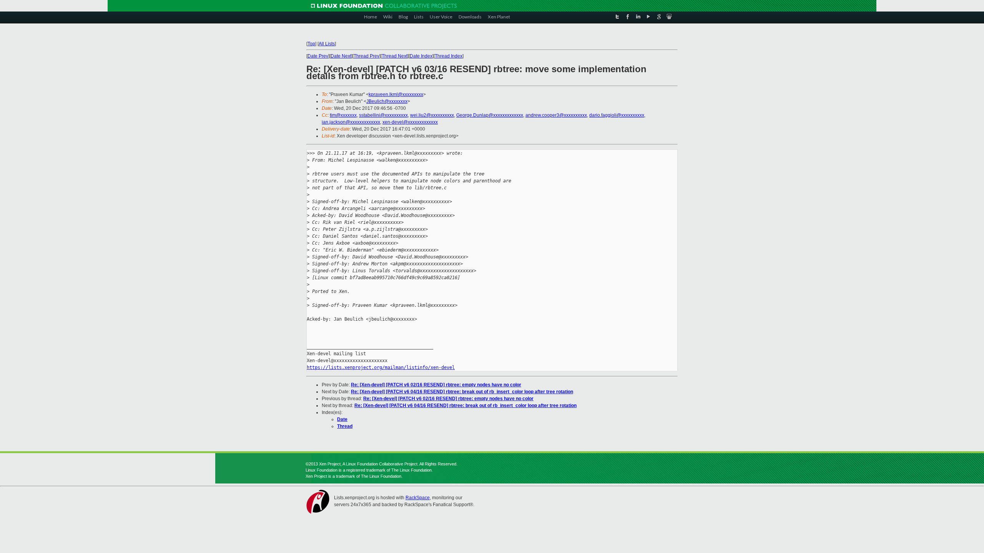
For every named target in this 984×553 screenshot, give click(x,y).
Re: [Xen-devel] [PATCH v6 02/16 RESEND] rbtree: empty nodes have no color (436, 384)
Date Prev (318, 56)
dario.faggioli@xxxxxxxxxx (616, 115)
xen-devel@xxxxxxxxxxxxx (410, 122)
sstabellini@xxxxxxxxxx (383, 115)
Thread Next (394, 56)
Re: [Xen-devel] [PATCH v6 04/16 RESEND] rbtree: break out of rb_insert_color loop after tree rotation (462, 391)
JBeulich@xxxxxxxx (386, 101)
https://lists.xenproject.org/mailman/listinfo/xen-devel (381, 367)
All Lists (327, 43)
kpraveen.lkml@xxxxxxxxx (396, 94)
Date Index (421, 56)
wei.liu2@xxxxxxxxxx (432, 115)
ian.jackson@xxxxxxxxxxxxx (351, 122)
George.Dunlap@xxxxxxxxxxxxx (489, 115)
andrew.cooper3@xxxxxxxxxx (556, 115)
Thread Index (448, 56)
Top (311, 43)
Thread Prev (366, 56)
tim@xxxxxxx (343, 115)
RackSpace (418, 497)
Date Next (341, 56)
